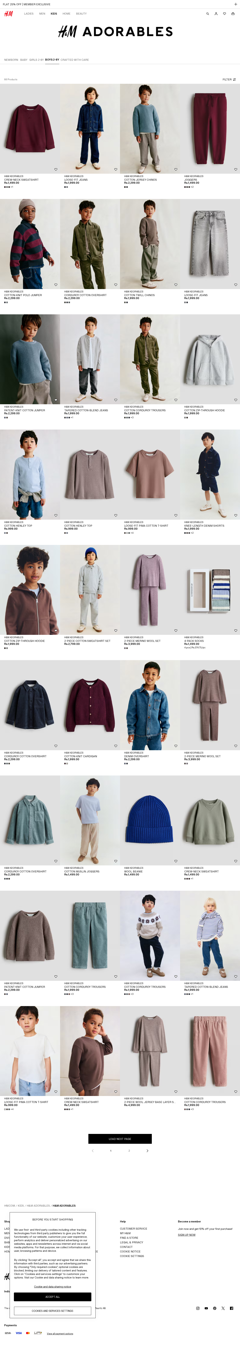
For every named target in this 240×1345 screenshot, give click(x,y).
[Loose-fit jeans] (90, 129)
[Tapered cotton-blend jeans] (90, 359)
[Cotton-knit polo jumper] (30, 244)
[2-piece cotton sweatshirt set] (90, 590)
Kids (54, 13)
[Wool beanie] (150, 820)
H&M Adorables (38, 1205)
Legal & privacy (131, 1242)
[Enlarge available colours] (66, 187)
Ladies (29, 13)
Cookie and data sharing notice (52, 1286)
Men (42, 13)
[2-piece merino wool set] (150, 590)
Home (66, 13)
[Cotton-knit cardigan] (90, 705)
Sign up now (187, 1234)
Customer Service (133, 1228)
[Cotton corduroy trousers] (150, 359)
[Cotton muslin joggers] (90, 820)
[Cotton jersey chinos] (150, 129)
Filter (227, 79)
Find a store (129, 1237)
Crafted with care (75, 59)
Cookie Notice (130, 1251)
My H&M (125, 1233)
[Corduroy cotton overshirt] (90, 244)
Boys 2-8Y (52, 59)
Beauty (81, 13)
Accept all (53, 1296)
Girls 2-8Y (36, 59)
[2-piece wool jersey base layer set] (150, 1051)
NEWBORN (11, 59)
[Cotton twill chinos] (150, 244)
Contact (126, 1246)
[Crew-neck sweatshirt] (30, 129)
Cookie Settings (132, 1256)
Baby (23, 59)
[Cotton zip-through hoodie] (30, 590)
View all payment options (60, 1333)
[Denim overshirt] (150, 705)
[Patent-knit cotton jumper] (30, 359)
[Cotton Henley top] (30, 474)
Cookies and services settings (52, 1310)
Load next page (120, 1138)
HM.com (9, 1205)
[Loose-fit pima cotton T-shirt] (150, 474)
